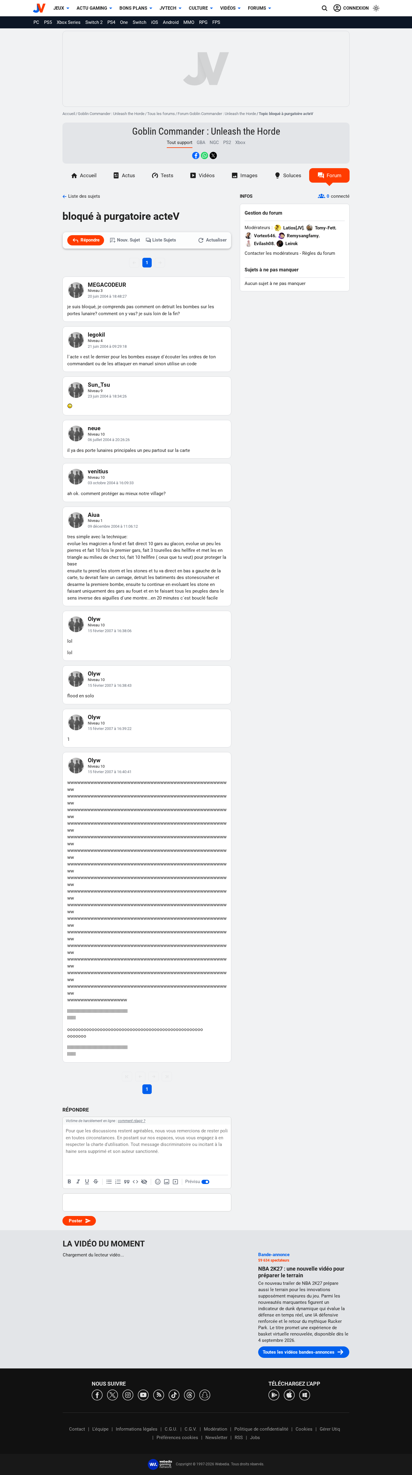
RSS (239, 1437)
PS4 (111, 22)
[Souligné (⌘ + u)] (86, 1181)
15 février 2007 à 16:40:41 (110, 771)
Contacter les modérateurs (272, 253)
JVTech (168, 8)
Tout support (179, 142)
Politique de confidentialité (261, 1429)
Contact (77, 1429)
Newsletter (216, 1437)
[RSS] (158, 1394)
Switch (139, 22)
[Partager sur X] (213, 155)
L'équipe (100, 1429)
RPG (203, 22)
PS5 (48, 22)
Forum (334, 175)
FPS (216, 22)
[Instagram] (127, 1394)
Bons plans (133, 8)
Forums (257, 8)
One (124, 22)
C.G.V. (191, 1429)
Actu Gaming (92, 8)
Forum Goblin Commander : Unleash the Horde (217, 113)
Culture (198, 8)
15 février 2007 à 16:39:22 (110, 728)
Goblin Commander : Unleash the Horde (111, 113)
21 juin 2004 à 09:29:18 (107, 346)
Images (249, 175)
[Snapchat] (204, 1394)
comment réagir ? (131, 1121)
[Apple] (289, 1394)
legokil (96, 334)
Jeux (58, 8)
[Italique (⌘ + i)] (78, 1181)
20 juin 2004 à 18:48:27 (107, 296)
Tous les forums (161, 113)
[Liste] (109, 1181)
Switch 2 (94, 22)
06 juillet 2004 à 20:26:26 (109, 439)
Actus (128, 175)
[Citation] (126, 1181)
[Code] (135, 1181)
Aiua (94, 514)
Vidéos (228, 8)
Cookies (304, 1429)
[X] (112, 1394)
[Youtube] (143, 1394)
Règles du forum (318, 253)
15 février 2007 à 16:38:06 (110, 631)
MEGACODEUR (107, 284)
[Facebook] (97, 1394)
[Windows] (304, 1394)
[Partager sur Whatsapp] (204, 155)
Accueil (68, 113)
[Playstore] (273, 1394)
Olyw (94, 619)
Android (171, 22)
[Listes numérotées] (118, 1181)
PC (36, 22)
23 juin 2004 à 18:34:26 (107, 396)
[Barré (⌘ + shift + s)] (95, 1181)
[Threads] (189, 1394)
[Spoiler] (144, 1181)
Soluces (292, 175)
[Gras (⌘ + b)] (69, 1181)
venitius (98, 471)
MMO (188, 22)
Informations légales (136, 1429)
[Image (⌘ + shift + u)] (166, 1181)
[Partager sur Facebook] (195, 155)
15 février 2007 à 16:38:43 (110, 685)
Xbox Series (69, 22)
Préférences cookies (177, 1437)
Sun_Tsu (99, 384)
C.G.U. (171, 1429)
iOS (154, 22)
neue (94, 428)
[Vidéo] (175, 1181)
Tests (167, 175)
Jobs (255, 1437)
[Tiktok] (174, 1394)
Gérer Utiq (330, 1429)
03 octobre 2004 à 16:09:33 (111, 483)
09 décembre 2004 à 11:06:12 (113, 526)
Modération (215, 1429)
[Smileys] (157, 1181)
